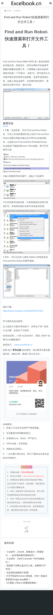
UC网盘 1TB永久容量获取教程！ (22, 583)
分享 (26, 531)
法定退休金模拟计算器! (17, 572)
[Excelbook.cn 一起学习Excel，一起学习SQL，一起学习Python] (26, 3)
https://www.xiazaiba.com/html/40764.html (23, 311)
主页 (8, 11)
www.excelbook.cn (23, 345)
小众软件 (17, 11)
